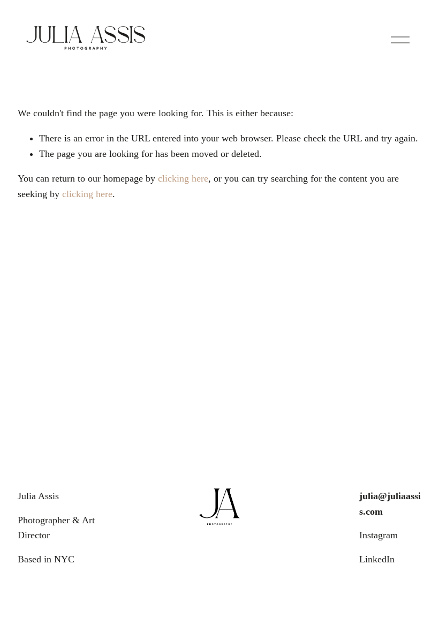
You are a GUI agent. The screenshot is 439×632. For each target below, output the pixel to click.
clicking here (183, 178)
